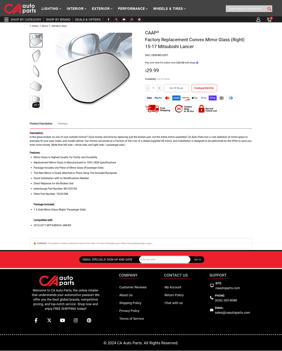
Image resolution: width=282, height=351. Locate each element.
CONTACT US (176, 275)
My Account (172, 287)
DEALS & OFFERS (88, 19)
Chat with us (173, 303)
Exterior (35, 26)
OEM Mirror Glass (59, 26)
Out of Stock (176, 88)
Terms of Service (131, 319)
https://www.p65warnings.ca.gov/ (136, 243)
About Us (126, 295)
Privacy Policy (129, 311)
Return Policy (174, 295)
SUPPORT (218, 275)
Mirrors (45, 26)
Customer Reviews (133, 287)
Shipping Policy (130, 303)
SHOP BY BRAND (58, 19)
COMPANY (128, 275)
